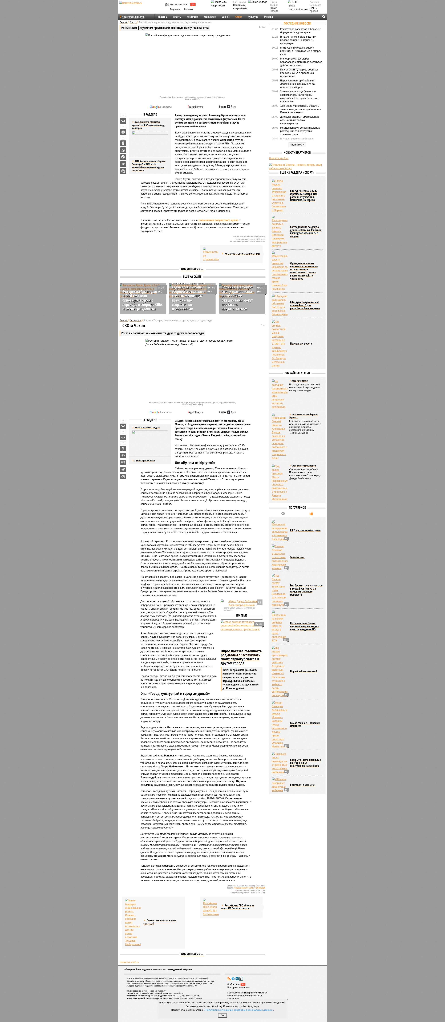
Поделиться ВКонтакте (123, 121)
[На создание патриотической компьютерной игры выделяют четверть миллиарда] (280, 394)
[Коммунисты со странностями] (211, 254)
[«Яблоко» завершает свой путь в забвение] (280, 785)
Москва (268, 17)
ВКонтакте (237, 979)
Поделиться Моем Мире (123, 132)
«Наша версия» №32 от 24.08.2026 (249, 888)
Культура (253, 17)
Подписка (175, 9)
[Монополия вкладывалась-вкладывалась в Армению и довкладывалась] (280, 530)
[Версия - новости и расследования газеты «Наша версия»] (141, 8)
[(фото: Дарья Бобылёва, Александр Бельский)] (241, 603)
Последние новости (297, 23)
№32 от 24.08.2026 (178, 4)
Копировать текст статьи (123, 171)
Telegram (233, 979)
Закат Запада (274, 10)
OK (222, 1015)
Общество (210, 17)
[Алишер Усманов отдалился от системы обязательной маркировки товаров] (280, 557)
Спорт (238, 17)
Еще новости (297, 144)
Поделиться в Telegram (123, 164)
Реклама (188, 9)
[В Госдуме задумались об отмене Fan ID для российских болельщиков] (280, 305)
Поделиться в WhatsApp (123, 150)
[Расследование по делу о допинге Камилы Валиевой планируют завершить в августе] (280, 232)
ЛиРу (241, 979)
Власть (177, 17)
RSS (229, 979)
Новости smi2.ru (129, 962)
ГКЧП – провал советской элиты (315, 13)
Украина (162, 17)
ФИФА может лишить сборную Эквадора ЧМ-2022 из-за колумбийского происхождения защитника (148, 165)
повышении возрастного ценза (218, 220)
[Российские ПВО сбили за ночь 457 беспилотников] (211, 907)
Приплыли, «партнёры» (240, 7)
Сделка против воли (145, 460)
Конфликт (192, 17)
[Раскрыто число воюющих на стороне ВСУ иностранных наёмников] (280, 763)
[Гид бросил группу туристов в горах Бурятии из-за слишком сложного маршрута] (280, 590)
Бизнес (225, 17)
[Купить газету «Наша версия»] (167, 5)
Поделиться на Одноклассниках (123, 143)
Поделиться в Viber (123, 157)
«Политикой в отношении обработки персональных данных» (238, 1009)
